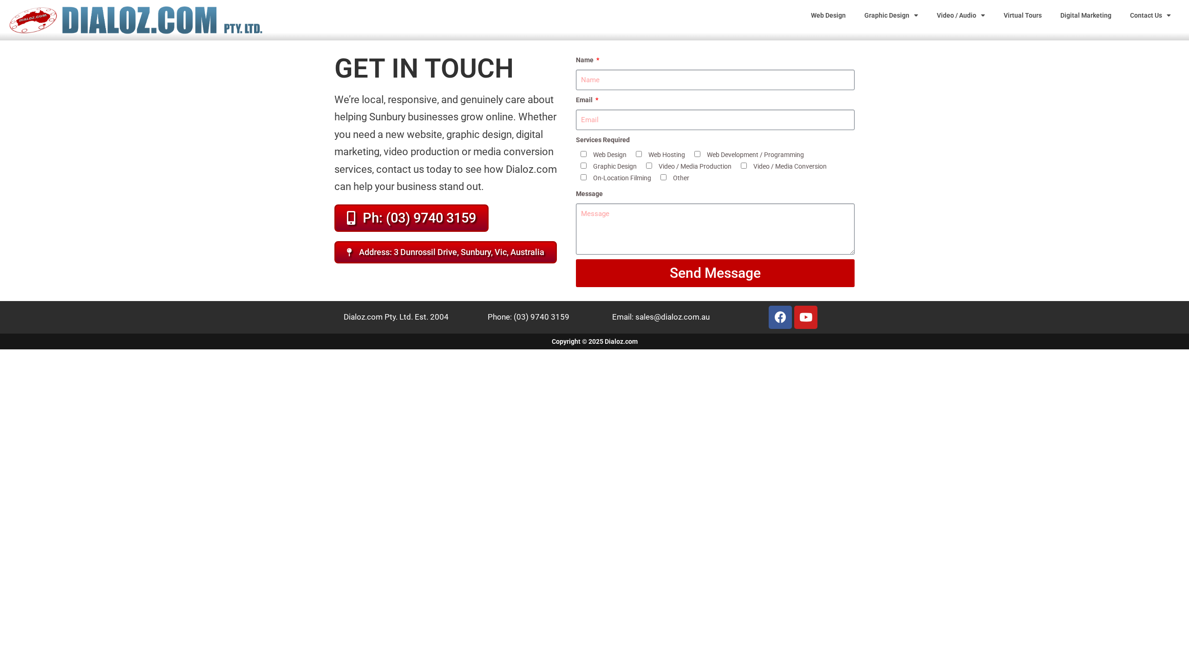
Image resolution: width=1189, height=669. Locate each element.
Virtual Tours (1023, 15)
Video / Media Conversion (790, 166)
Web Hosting (666, 154)
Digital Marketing (1085, 15)
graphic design (479, 134)
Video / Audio (956, 15)
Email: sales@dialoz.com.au (661, 316)
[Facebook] (780, 317)
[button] (445, 252)
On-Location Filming (622, 178)
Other (681, 178)
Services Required (603, 140)
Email (585, 100)
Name (585, 60)
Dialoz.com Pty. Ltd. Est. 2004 (396, 316)
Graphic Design (886, 15)
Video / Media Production (695, 166)
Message (589, 193)
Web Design (828, 15)
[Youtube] (805, 317)
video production (421, 151)
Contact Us (1146, 15)
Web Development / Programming (755, 154)
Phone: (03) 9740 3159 (528, 316)
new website (413, 134)
